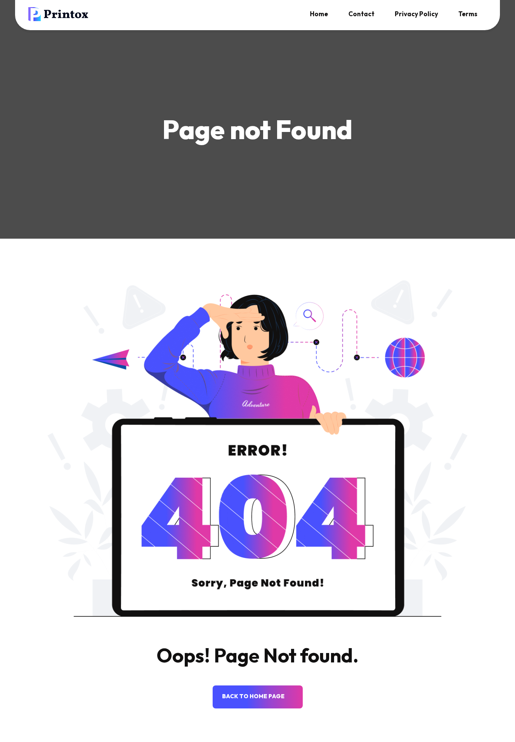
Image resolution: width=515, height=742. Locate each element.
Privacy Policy (416, 14)
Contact (361, 14)
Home (319, 14)
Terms (467, 14)
